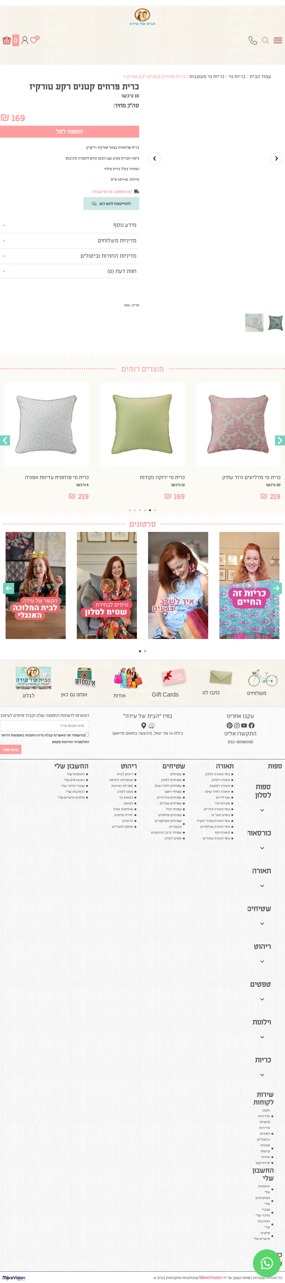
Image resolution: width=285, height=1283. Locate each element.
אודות (120, 695)
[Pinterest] (229, 725)
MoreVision (210, 1277)
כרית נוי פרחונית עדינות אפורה (85, 477)
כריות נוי (237, 76)
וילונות (262, 1022)
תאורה (261, 870)
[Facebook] (251, 725)
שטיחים (259, 908)
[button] (5, 440)
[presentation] (8, 588)
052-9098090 (240, 741)
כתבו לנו (211, 692)
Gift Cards (165, 695)
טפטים (260, 984)
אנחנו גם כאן (74, 694)
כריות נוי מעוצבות (206, 76)
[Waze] (152, 725)
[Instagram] (236, 725)
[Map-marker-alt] (144, 725)
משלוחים (256, 693)
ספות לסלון (263, 790)
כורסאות (258, 833)
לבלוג (29, 695)
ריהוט (262, 946)
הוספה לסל (69, 131)
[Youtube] (244, 725)
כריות (263, 1060)
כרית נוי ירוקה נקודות (190, 477)
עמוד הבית (260, 76)
